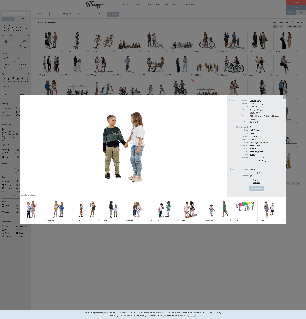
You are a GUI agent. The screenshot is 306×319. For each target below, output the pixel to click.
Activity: (246, 139)
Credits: (246, 169)
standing (253, 139)
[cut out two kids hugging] (139, 209)
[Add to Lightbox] (46, 220)
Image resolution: (243, 113)
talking (263, 160)
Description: (245, 104)
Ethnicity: (245, 136)
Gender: (246, 130)
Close (191, 316)
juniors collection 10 (257, 157)
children (272, 157)
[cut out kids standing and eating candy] (34, 209)
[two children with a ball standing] (60, 209)
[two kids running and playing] (218, 209)
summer (253, 148)
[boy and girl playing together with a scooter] (192, 209)
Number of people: (242, 127)
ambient (253, 145)
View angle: (245, 142)
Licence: (246, 122)
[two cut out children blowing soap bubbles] (87, 209)
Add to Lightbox (257, 181)
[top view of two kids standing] (271, 209)
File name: (245, 110)
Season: (246, 148)
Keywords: (245, 158)
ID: (248, 106)
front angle (254, 142)
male (252, 130)
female (256, 130)
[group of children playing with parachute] (245, 209)
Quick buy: (245, 175)
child (252, 133)
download (256, 188)
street (252, 151)
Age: (247, 133)
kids (267, 157)
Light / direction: (243, 145)
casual (252, 154)
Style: (247, 154)
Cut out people (255, 100)
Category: (245, 100)
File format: (245, 116)
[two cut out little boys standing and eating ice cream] (166, 209)
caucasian (253, 136)
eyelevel (266, 142)
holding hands (255, 160)
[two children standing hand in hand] (113, 209)
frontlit (259, 145)
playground (259, 151)
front (260, 142)
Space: (246, 151)
